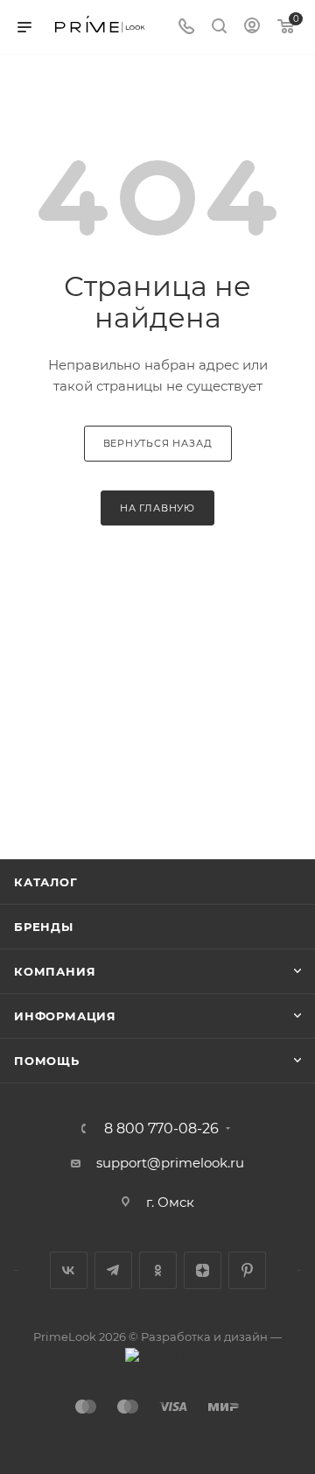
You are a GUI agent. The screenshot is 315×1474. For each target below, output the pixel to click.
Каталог (46, 882)
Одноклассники (158, 1270)
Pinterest (247, 1270)
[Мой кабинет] (252, 27)
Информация (65, 1016)
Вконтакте (69, 1270)
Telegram (113, 1270)
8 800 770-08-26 (161, 1129)
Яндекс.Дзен (202, 1270)
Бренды (44, 927)
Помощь (47, 1061)
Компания (54, 971)
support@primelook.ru (170, 1162)
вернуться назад (158, 443)
